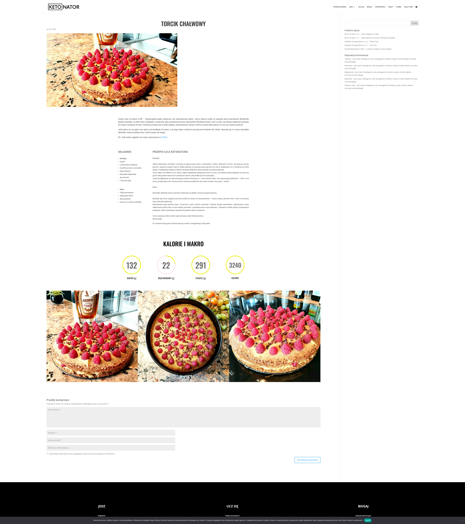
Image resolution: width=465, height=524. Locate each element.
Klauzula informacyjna (363, 516)
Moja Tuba (408, 7)
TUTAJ (164, 137)
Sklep (390, 7)
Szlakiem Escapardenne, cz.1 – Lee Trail (361, 45)
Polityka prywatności (232, 516)
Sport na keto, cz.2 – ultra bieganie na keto (362, 34)
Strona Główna (339, 7)
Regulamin (101, 516)
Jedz (351, 7)
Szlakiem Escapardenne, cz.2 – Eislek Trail (361, 41)
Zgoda (367, 520)
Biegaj (369, 7)
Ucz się (361, 7)
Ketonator (349, 65)
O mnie (398, 7)
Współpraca (380, 7)
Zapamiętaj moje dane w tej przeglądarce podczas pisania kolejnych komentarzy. (82, 454)
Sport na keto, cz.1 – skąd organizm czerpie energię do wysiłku (370, 38)
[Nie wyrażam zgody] (462, 520)
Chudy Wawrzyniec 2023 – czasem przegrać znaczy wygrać (368, 49)
